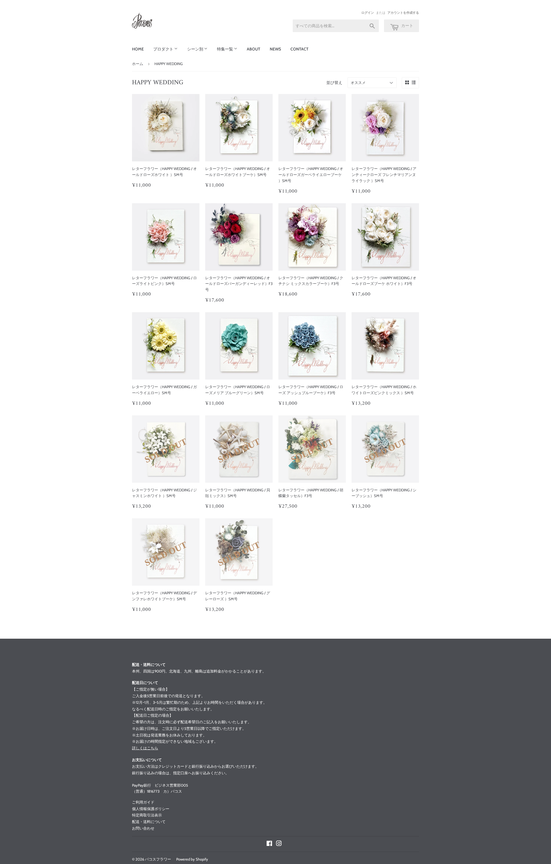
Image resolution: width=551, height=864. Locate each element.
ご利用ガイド (143, 802)
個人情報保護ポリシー (150, 808)
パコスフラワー (158, 859)
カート (406, 25)
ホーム (137, 63)
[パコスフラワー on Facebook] (269, 844)
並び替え (334, 82)
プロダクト (163, 49)
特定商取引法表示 (147, 815)
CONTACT (299, 49)
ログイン (367, 13)
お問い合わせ (143, 828)
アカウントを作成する (403, 13)
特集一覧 (225, 49)
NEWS (275, 49)
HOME (138, 49)
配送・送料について (149, 821)
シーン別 (195, 49)
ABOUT (253, 49)
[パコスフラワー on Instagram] (279, 844)
